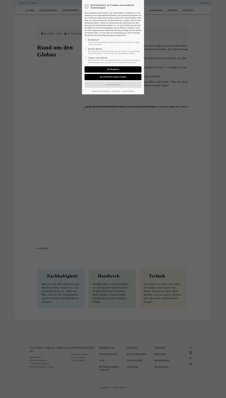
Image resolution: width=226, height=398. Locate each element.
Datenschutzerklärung (101, 91)
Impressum (115, 91)
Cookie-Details (128, 91)
